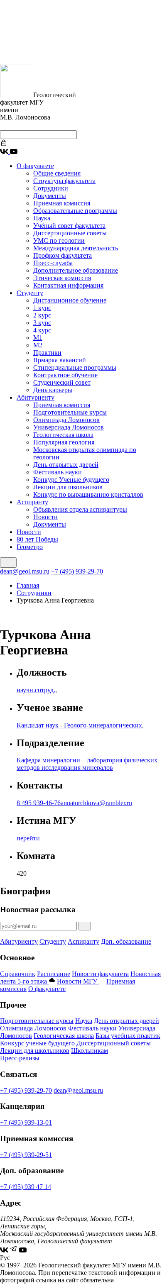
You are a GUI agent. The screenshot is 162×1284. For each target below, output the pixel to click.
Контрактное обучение (65, 374)
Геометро (30, 546)
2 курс (42, 315)
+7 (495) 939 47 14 (25, 1186)
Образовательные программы (75, 210)
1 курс (42, 307)
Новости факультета (100, 973)
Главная (28, 585)
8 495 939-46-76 (39, 802)
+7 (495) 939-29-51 (26, 1154)
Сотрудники (50, 188)
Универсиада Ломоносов (68, 427)
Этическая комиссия (62, 277)
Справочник (17, 973)
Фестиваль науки (57, 472)
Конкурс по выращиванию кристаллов (88, 494)
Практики (47, 352)
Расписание (53, 973)
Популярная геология (63, 442)
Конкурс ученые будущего (37, 1043)
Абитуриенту (35, 397)
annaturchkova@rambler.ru (96, 802)
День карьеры (52, 389)
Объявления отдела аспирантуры (80, 509)
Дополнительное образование (75, 270)
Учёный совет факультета (69, 225)
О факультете (35, 165)
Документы (49, 195)
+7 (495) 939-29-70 (77, 571)
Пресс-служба (53, 262)
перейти (28, 838)
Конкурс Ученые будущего (71, 479)
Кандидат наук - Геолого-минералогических (79, 725)
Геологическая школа (63, 434)
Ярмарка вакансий (59, 360)
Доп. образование (126, 941)
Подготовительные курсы (70, 412)
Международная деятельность (75, 247)
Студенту (30, 292)
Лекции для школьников (68, 487)
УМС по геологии (59, 240)
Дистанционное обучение (69, 300)
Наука (41, 218)
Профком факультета (62, 255)
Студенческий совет (62, 382)
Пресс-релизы (19, 1058)
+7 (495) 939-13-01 (26, 1122)
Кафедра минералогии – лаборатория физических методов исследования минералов (87, 764)
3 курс (42, 322)
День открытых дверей (65, 464)
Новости (45, 516)
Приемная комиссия (61, 203)
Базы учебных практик (128, 1035)
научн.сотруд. (36, 689)
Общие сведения (57, 173)
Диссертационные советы (70, 233)
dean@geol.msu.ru (24, 571)
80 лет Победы (37, 539)
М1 (37, 337)
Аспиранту (32, 501)
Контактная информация (68, 285)
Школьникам (89, 1050)
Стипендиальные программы (74, 367)
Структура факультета (64, 180)
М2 (37, 345)
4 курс (42, 330)
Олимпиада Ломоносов (66, 419)
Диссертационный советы (113, 1043)
